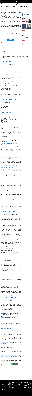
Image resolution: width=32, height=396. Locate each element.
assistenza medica (18, 330)
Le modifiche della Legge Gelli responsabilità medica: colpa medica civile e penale (10, 45)
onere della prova (3, 199)
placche (7, 335)
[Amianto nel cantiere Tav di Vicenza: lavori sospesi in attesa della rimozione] (30, 384)
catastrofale (2, 315)
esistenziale (2, 313)
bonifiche (19, 346)
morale (2, 312)
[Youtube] (29, 3)
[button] (30, 3)
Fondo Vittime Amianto (7, 356)
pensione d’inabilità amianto (11, 357)
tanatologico (2, 317)
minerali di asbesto (3, 334)
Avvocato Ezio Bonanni (18, 35)
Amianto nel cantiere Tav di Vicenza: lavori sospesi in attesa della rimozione (26, 32)
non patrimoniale (14, 308)
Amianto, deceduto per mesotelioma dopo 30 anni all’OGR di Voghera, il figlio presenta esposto (26, 37)
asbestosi (5, 335)
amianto (8, 332)
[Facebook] (26, 3)
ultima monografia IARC (15, 332)
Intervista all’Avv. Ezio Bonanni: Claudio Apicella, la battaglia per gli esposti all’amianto (26, 35)
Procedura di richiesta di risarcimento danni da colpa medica (7, 47)
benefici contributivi (13, 356)
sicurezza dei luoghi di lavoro (13, 347)
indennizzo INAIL (3, 356)
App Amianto (9, 346)
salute (13, 13)
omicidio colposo (14, 207)
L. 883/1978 (5, 25)
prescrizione (2, 201)
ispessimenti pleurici (11, 335)
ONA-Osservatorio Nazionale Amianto (5, 35)
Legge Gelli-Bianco (14, 175)
